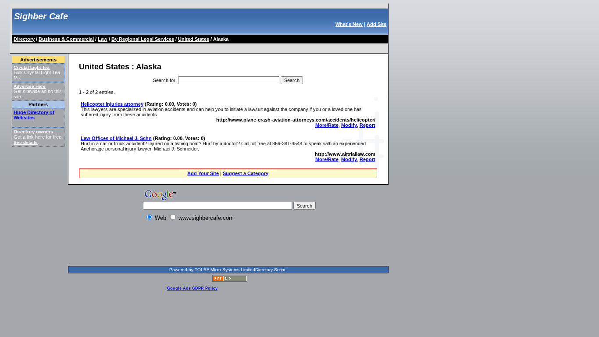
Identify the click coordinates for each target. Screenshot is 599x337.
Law (102, 39)
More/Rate (327, 125)
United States (193, 39)
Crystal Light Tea (32, 67)
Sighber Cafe (41, 16)
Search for (164, 80)
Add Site (376, 24)
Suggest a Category (245, 173)
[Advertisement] (172, 46)
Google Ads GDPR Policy (192, 288)
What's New (349, 24)
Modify (349, 125)
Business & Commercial (66, 39)
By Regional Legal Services (142, 39)
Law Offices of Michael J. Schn (116, 138)
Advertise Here (30, 86)
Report (367, 125)
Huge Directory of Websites (34, 115)
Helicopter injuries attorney (112, 104)
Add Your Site (203, 173)
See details (26, 142)
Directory (24, 39)
